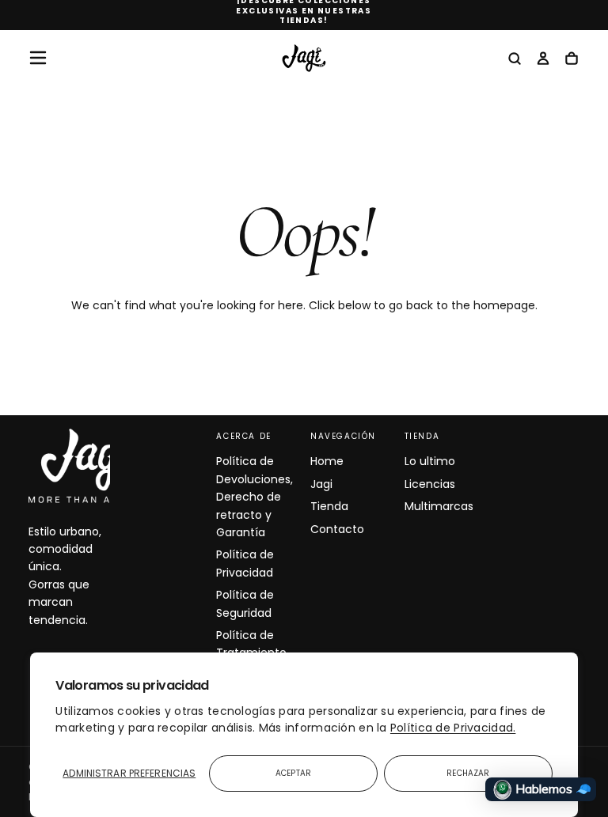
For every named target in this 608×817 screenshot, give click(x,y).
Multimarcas (439, 506)
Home (327, 461)
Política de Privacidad (245, 563)
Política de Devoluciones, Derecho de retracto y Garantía (254, 496)
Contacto (337, 529)
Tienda (329, 506)
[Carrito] (572, 59)
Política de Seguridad (245, 603)
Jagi (321, 484)
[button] (38, 57)
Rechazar (467, 773)
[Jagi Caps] (91, 466)
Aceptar (293, 773)
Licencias (430, 484)
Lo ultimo (430, 461)
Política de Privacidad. (452, 728)
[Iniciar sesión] (543, 59)
